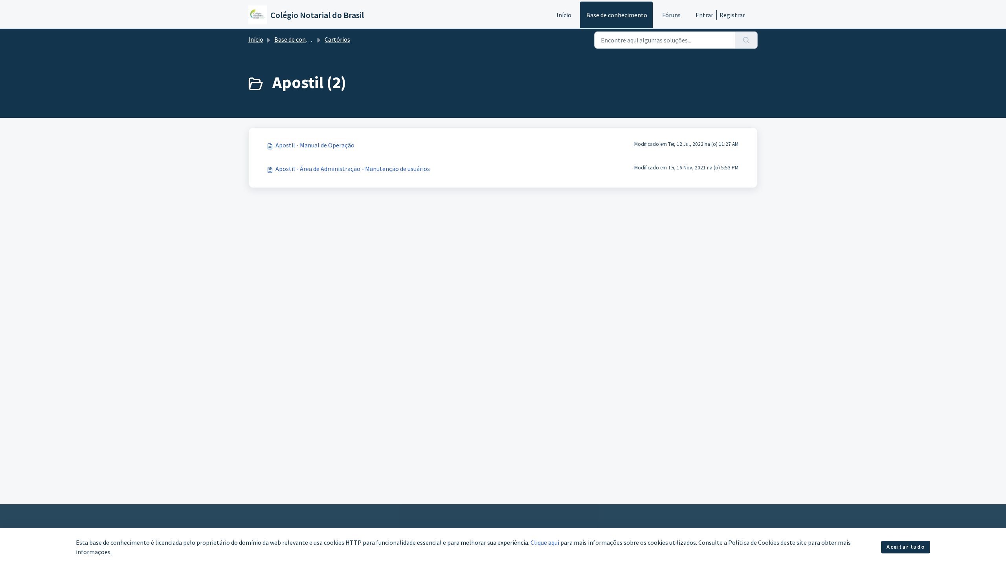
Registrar (732, 15)
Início (563, 15)
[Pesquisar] (746, 40)
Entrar (704, 15)
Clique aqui (545, 542)
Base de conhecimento (616, 15)
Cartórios (337, 39)
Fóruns (671, 15)
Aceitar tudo (906, 546)
